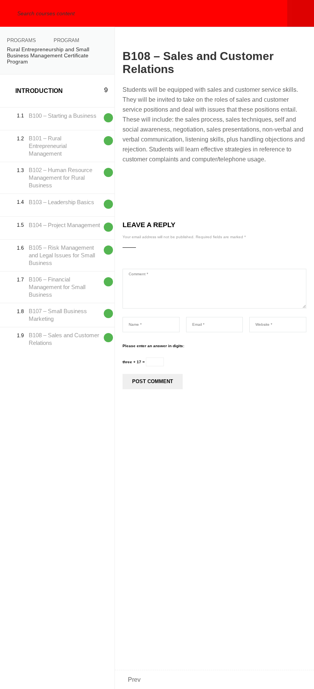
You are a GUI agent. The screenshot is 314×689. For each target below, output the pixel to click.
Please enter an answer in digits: (153, 346)
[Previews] (108, 117)
